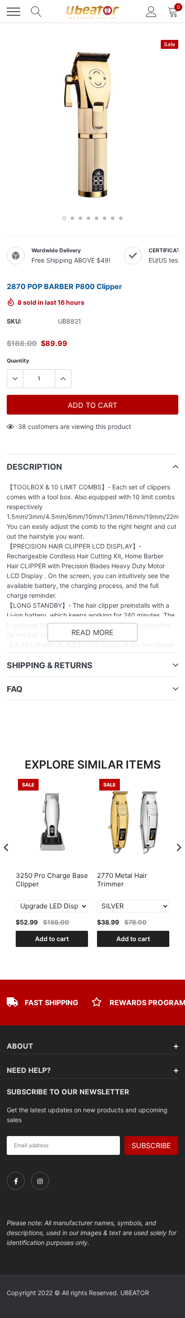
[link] (16, 1181)
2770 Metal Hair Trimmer (122, 880)
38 (22, 426)
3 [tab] (80, 218)
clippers (158, 487)
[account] (151, 11)
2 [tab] (72, 218)
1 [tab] (64, 218)
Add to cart (52, 938)
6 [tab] (104, 218)
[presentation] (6, 848)
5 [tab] (96, 218)
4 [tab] (88, 218)
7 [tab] (113, 218)
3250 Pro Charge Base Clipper (52, 880)
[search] (36, 11)
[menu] (13, 11)
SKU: (14, 321)
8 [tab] (121, 218)
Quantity (18, 360)
